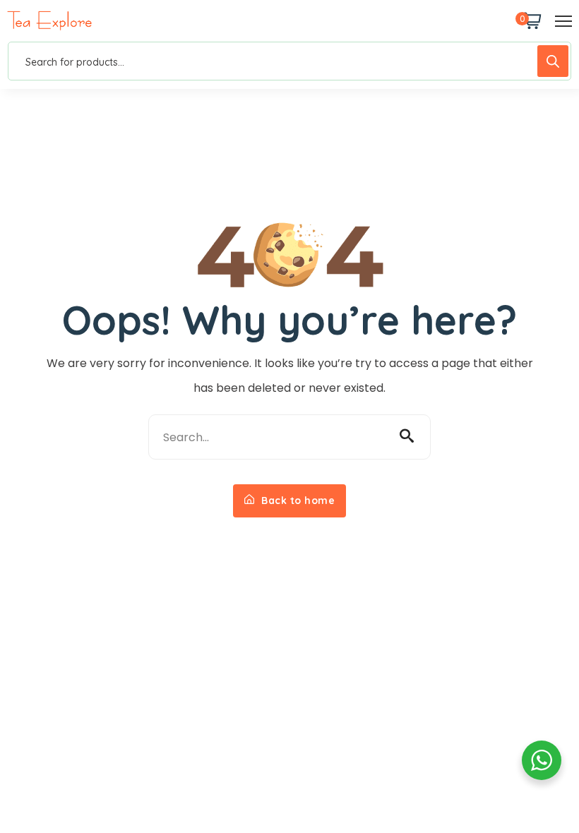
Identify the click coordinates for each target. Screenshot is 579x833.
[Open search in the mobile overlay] (289, 61)
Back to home (296, 500)
